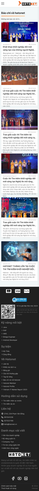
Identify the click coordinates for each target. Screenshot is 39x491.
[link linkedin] (26, 478)
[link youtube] (19, 478)
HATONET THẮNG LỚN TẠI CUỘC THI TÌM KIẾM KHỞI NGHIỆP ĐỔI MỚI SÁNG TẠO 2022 (19, 269)
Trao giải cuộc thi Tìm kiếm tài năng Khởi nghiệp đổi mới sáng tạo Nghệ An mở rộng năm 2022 (19, 137)
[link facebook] (13, 478)
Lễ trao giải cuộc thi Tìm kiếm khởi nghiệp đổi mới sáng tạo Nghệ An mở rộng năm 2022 (19, 94)
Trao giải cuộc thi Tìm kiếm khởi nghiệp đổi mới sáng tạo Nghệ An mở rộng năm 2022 (19, 225)
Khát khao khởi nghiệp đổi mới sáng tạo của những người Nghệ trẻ (18, 50)
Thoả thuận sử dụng (8, 488)
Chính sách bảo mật (8, 486)
